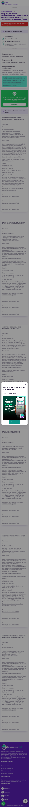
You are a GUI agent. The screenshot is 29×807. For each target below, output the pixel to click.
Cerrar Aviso (14, 421)
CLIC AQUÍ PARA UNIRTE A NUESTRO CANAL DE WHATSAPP (14, 392)
